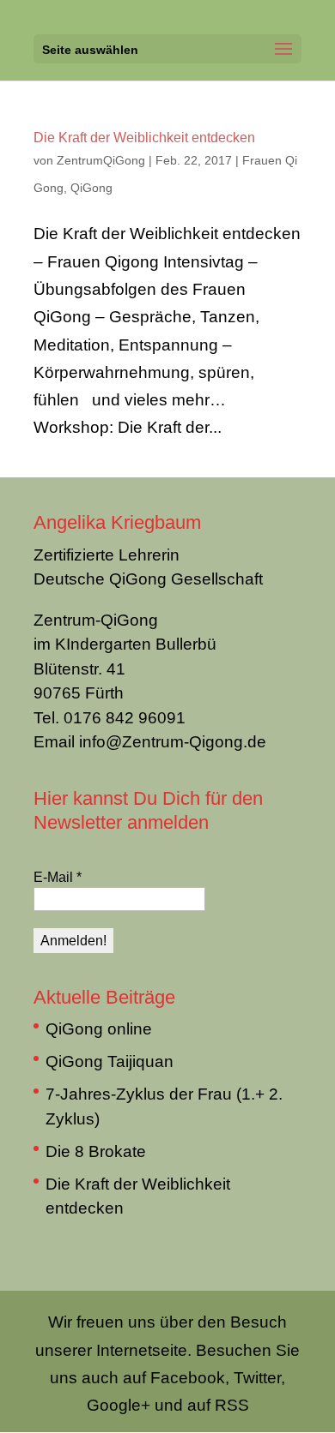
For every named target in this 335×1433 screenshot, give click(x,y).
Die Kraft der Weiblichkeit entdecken (144, 137)
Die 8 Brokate (96, 1151)
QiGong (91, 187)
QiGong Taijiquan (110, 1061)
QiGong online (99, 1028)
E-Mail (58, 876)
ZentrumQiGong (101, 160)
